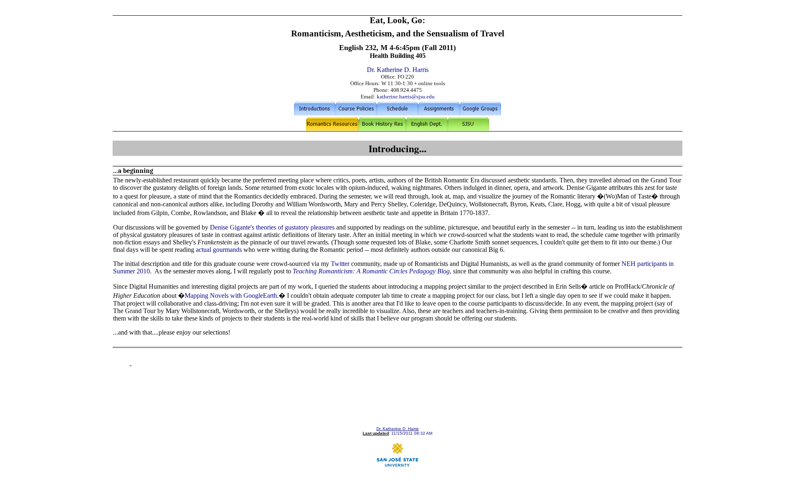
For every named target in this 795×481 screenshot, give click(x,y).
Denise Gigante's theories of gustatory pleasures (272, 227)
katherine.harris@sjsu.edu (406, 96)
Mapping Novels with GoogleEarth (231, 295)
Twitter (340, 263)
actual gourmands (219, 249)
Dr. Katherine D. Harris (398, 69)
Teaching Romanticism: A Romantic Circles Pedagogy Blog (371, 271)
